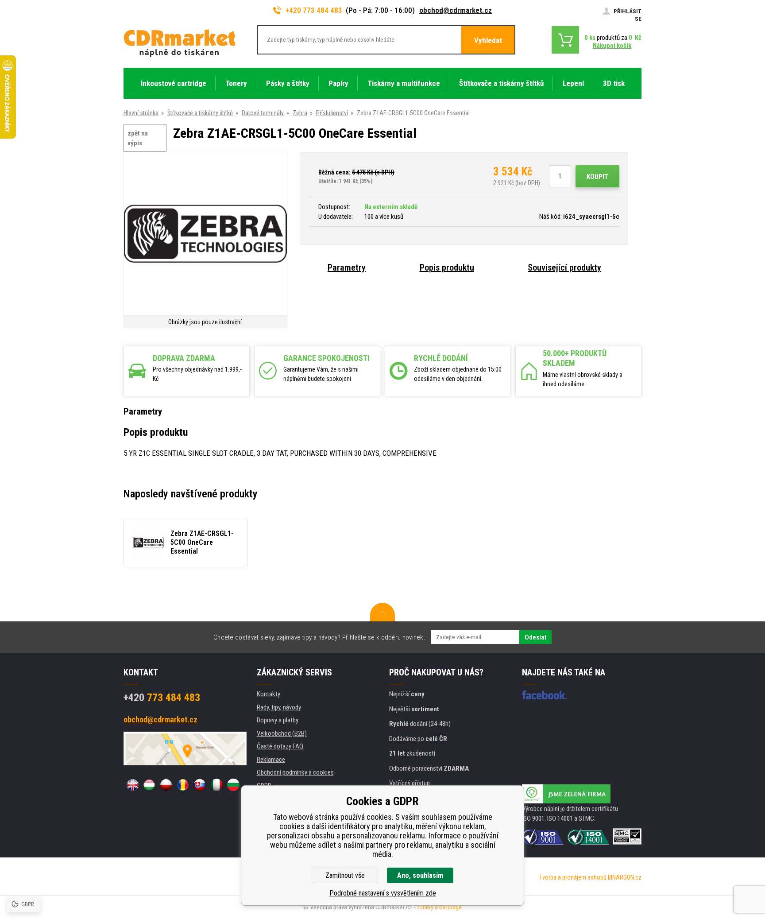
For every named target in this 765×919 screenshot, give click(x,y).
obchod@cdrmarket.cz (455, 10)
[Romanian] (183, 785)
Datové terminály (263, 112)
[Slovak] (199, 785)
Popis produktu (447, 267)
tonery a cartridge (439, 907)
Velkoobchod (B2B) (282, 733)
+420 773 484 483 (314, 10)
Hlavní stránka (141, 112)
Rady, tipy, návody (279, 707)
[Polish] (166, 785)
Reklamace (271, 760)
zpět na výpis (138, 138)
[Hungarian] (149, 785)
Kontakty (268, 694)
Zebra (300, 112)
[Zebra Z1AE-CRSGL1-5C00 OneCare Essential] (205, 234)
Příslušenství (332, 112)
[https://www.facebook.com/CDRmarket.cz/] (544, 694)
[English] (132, 785)
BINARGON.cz (624, 877)
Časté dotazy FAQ (280, 746)
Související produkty (564, 267)
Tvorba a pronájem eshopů (573, 877)
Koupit (597, 177)
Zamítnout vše (345, 875)
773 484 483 (162, 697)
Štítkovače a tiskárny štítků (200, 112)
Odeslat (535, 637)
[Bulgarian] (233, 785)
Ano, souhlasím (420, 875)
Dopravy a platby (277, 720)
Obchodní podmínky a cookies (295, 772)
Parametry (347, 267)
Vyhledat (488, 40)
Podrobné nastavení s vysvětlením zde (382, 893)
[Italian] (216, 785)
